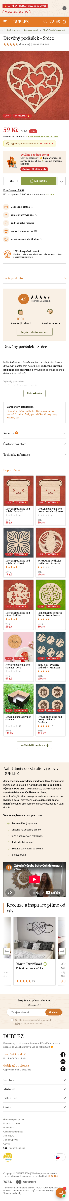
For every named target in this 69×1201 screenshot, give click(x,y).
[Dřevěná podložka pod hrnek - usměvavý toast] (51, 491)
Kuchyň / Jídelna (15, 414)
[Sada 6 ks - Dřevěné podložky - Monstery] (51, 647)
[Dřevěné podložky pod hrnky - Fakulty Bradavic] (51, 699)
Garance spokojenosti (13, 1119)
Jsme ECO (8, 1135)
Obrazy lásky (50, 414)
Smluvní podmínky (12, 1193)
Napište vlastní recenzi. (34, 332)
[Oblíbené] (52, 21)
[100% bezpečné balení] (7, 254)
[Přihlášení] (58, 21)
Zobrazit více (34, 393)
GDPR (6, 1144)
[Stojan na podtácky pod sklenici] (18, 699)
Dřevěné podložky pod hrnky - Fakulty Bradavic (50, 719)
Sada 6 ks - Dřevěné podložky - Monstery (49, 666)
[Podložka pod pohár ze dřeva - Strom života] (51, 595)
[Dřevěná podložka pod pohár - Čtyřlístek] (18, 543)
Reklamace (8, 1127)
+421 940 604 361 (15, 1054)
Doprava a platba (11, 1123)
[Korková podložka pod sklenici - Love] (18, 647)
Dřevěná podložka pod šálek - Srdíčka (18, 614)
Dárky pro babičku (34, 414)
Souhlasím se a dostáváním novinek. (33, 1022)
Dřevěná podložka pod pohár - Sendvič (18, 510)
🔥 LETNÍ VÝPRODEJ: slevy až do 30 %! (25, 6)
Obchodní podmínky (13, 1131)
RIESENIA (53, 1176)
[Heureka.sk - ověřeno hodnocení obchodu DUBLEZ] (7, 1157)
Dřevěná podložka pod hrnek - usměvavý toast (50, 510)
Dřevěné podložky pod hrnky (20, 411)
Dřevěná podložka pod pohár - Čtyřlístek (18, 562)
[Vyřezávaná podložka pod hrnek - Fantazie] (51, 543)
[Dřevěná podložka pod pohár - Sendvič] (18, 491)
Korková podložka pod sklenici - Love (18, 666)
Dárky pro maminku (45, 411)
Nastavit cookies (17, 1148)
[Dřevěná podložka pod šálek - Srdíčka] (18, 595)
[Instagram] (63, 1061)
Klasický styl (13, 417)
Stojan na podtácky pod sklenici (18, 718)
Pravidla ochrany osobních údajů (19, 1190)
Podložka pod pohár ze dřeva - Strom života (50, 614)
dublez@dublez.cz (16, 1065)
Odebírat (53, 1012)
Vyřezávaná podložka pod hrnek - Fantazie (49, 562)
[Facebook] (63, 1054)
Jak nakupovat (10, 1139)
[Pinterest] (63, 1069)
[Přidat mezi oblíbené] (61, 181)
